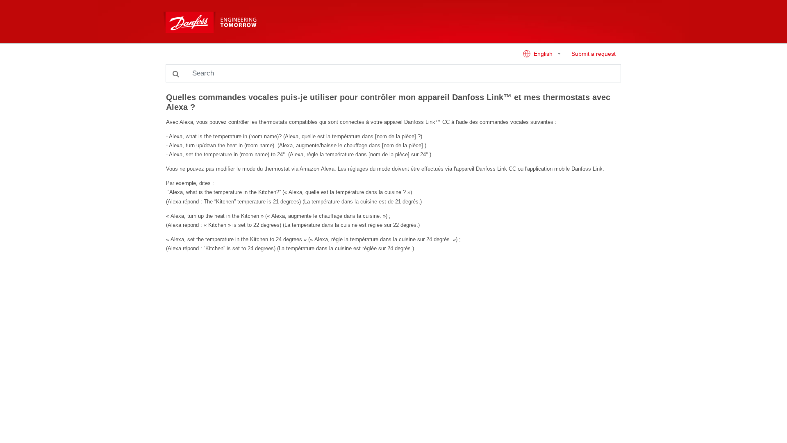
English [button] (543, 54)
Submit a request (593, 54)
